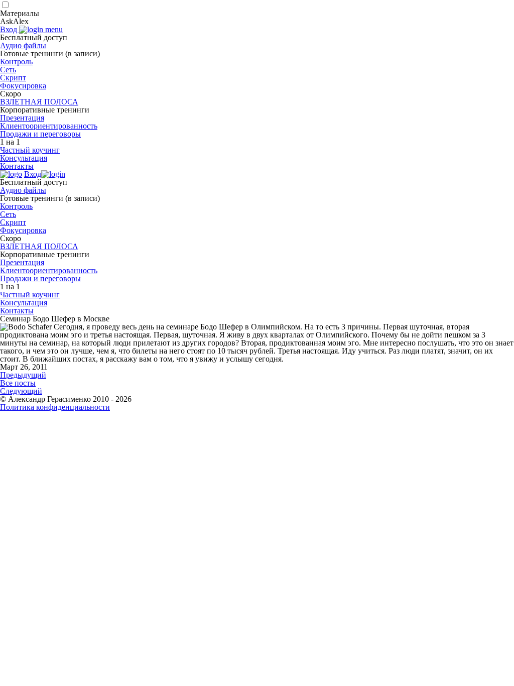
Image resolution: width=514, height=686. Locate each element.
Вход (9, 29)
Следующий (21, 391)
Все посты (18, 383)
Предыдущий (23, 375)
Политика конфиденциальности (55, 407)
